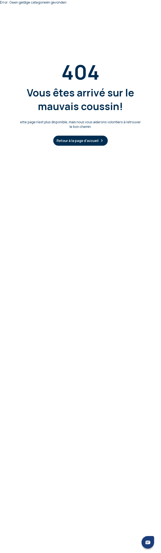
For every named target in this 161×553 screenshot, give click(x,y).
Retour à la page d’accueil (78, 140)
